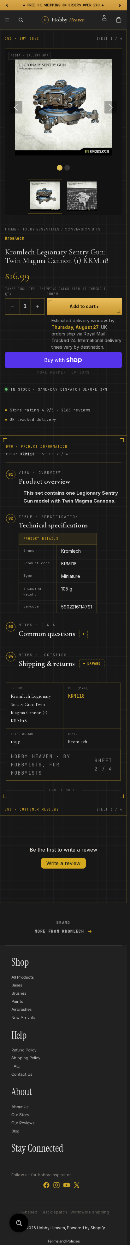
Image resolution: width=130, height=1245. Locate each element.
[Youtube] (66, 1185)
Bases (16, 985)
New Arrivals (23, 1017)
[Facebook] (46, 1185)
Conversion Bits (83, 229)
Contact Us (21, 1074)
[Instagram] (56, 1185)
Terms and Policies (63, 1241)
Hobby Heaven (51, 1227)
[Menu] (7, 20)
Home (10, 229)
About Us (19, 1106)
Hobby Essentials (40, 229)
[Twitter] (76, 1185)
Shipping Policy (25, 1058)
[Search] (21, 20)
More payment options (63, 372)
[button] (45, 196)
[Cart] (118, 20)
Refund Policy (24, 1050)
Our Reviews (22, 1122)
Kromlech (15, 238)
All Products (22, 977)
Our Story (20, 1114)
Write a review (63, 863)
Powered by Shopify (86, 1227)
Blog (15, 1130)
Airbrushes (21, 1009)
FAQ (15, 1066)
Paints (17, 1001)
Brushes (18, 993)
